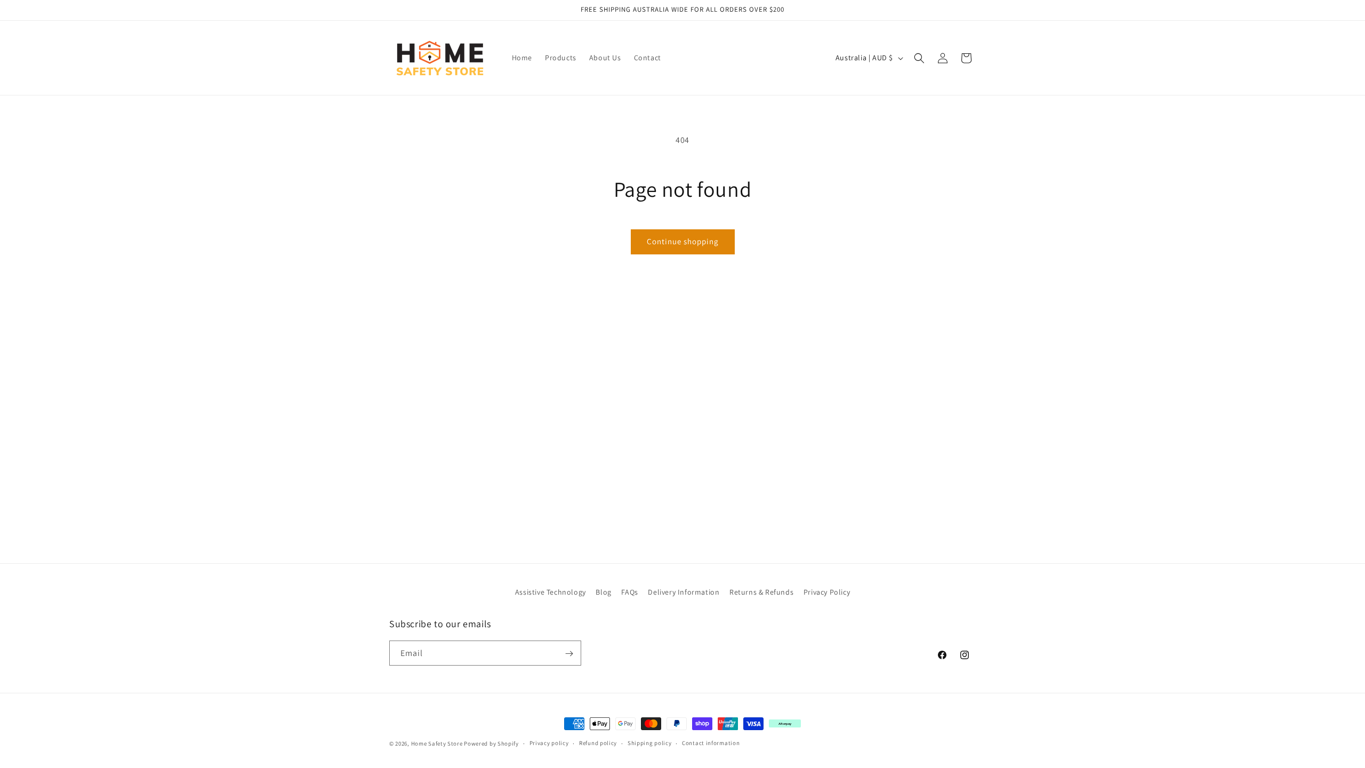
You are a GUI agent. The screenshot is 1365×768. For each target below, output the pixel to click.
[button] (919, 58)
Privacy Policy (827, 592)
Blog (603, 592)
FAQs (629, 592)
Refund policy (598, 743)
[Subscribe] (569, 653)
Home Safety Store (437, 743)
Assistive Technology (550, 592)
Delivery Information (683, 592)
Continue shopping (683, 241)
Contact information (711, 743)
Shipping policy (650, 743)
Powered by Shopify (491, 743)
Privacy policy (549, 743)
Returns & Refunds (761, 592)
